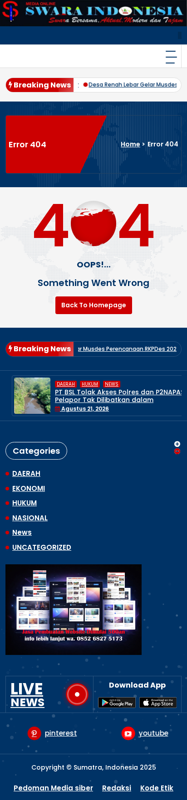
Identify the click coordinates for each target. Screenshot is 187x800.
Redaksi (116, 788)
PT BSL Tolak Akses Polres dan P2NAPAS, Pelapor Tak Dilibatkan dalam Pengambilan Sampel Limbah (114, 400)
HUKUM (83, 384)
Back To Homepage (93, 305)
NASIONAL (30, 518)
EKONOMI (28, 488)
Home (130, 144)
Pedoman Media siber (53, 788)
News (105, 384)
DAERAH (59, 384)
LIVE (27, 694)
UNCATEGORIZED (41, 547)
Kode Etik (156, 788)
